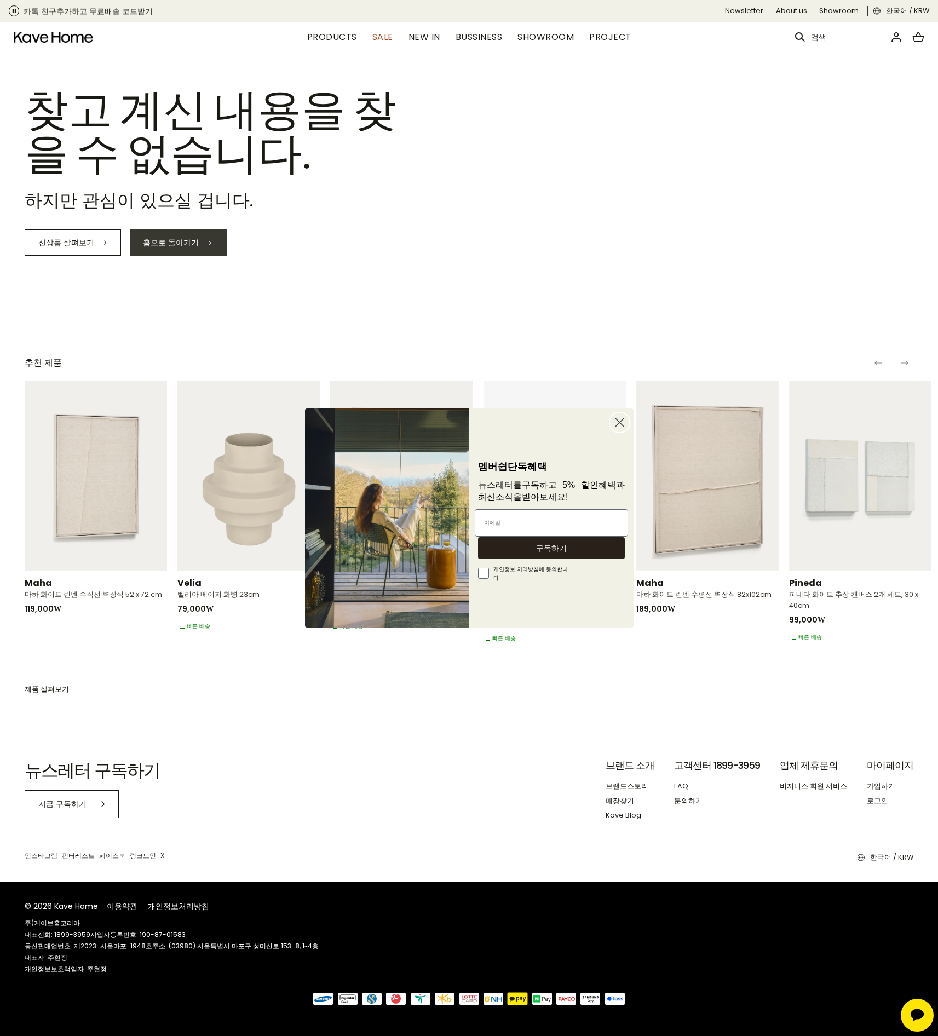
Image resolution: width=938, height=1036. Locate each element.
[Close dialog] (619, 422)
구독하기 (551, 548)
